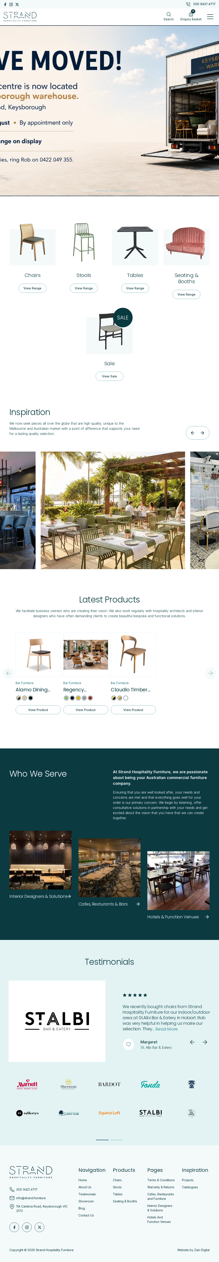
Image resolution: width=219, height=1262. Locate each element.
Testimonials (87, 1194)
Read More (183, 1029)
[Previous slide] (193, 433)
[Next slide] (202, 433)
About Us (84, 1187)
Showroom (86, 1201)
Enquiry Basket (191, 15)
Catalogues (190, 1187)
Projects (188, 1180)
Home (82, 1180)
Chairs (117, 1180)
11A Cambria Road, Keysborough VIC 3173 (42, 1209)
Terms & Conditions (161, 1180)
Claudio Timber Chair (129, 689)
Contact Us (86, 1215)
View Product (38, 710)
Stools (117, 1187)
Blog (81, 1208)
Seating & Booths (125, 1201)
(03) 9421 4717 (204, 4)
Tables (118, 1194)
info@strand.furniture (31, 1198)
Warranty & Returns (160, 1187)
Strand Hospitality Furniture (55, 1250)
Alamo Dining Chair (31, 689)
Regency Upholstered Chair (85, 689)
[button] (210, 17)
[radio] (18, 698)
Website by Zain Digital (193, 1250)
